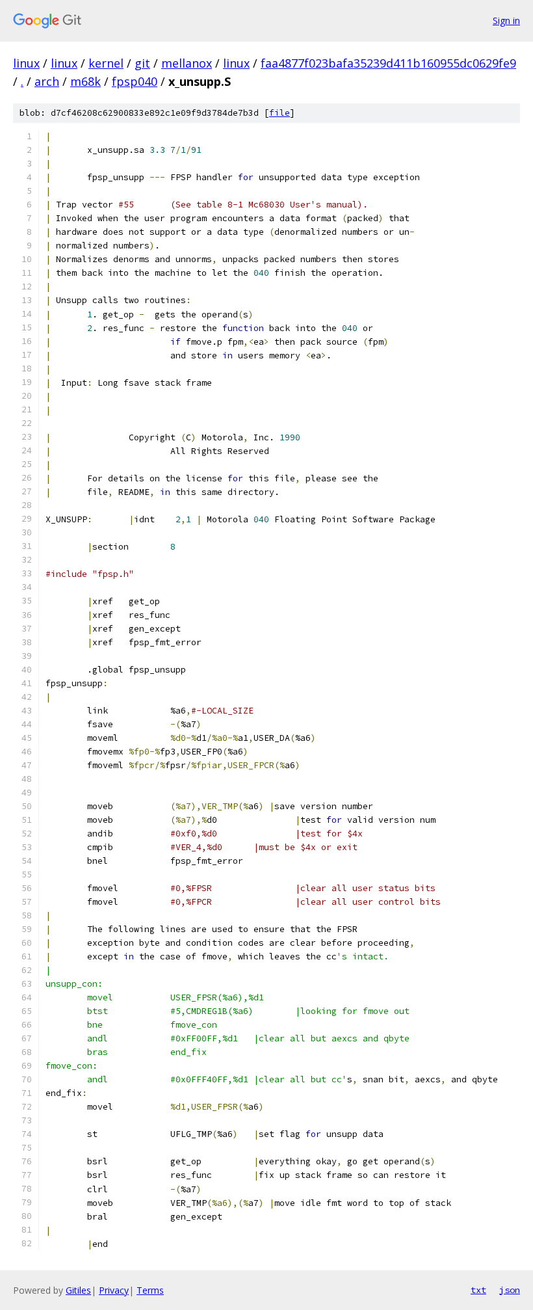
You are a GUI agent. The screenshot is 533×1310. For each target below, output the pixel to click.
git (142, 63)
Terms (150, 1290)
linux (26, 63)
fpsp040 (134, 81)
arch (46, 81)
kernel (106, 63)
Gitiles (78, 1290)
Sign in (506, 20)
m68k (85, 81)
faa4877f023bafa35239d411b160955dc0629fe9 (388, 63)
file (279, 112)
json (509, 1290)
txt (478, 1290)
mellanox (186, 63)
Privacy (114, 1290)
